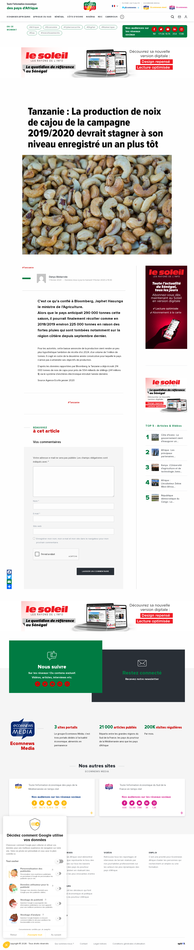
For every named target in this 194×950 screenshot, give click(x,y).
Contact (83, 944)
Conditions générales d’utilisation (129, 944)
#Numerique (108, 27)
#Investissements (50, 33)
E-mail (36, 514)
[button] (122, 16)
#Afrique (34, 27)
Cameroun (111, 17)
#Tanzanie (28, 268)
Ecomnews (129, 7)
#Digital (91, 27)
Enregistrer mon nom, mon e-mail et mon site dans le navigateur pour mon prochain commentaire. (72, 541)
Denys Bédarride (58, 277)
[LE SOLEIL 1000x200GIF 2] (97, 62)
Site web (37, 526)
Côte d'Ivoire (75, 17)
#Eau (32, 33)
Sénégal (59, 17)
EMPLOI (153, 853)
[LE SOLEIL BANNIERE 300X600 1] (166, 307)
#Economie (51, 27)
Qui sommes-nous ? (64, 944)
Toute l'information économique (22, 6)
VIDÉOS (108, 853)
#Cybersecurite (72, 27)
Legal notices (100, 944)
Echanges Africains (18, 17)
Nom (36, 501)
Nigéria (90, 17)
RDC (100, 17)
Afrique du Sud (42, 17)
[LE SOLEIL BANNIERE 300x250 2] (166, 395)
